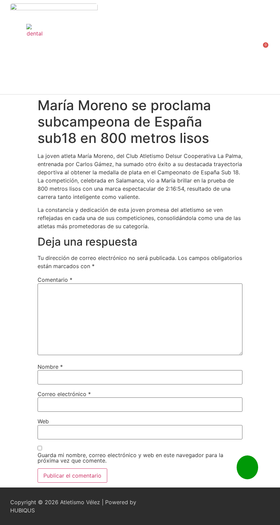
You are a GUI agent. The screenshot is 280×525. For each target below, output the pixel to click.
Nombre (50, 366)
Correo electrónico (64, 394)
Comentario (55, 279)
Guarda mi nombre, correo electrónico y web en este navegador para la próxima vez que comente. (130, 457)
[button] (242, 47)
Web (43, 421)
